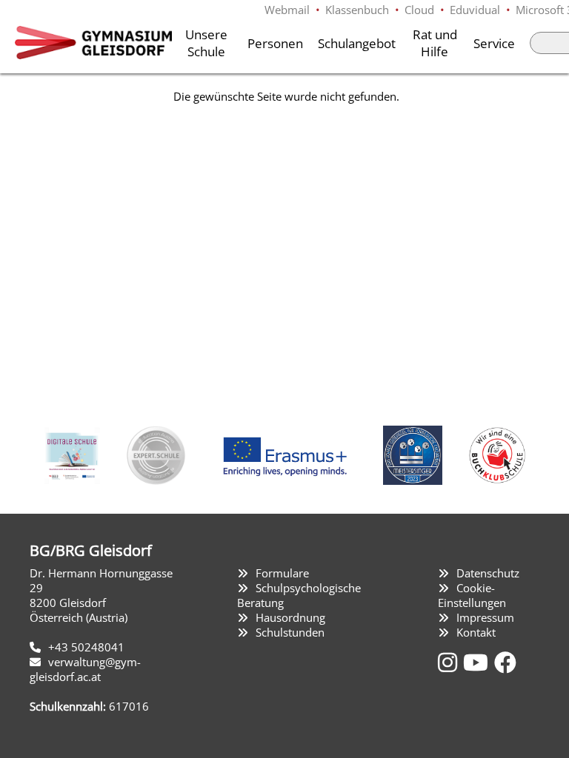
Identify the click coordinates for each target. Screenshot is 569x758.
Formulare (282, 573)
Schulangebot (357, 43)
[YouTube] (478, 662)
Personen (275, 43)
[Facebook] (505, 662)
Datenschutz (487, 573)
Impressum (485, 617)
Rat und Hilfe (435, 43)
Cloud (419, 9)
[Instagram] (450, 662)
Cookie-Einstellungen (472, 595)
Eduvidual (475, 9)
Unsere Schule (206, 43)
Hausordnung (290, 617)
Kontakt (476, 632)
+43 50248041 (86, 647)
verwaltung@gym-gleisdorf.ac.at (85, 669)
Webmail (287, 9)
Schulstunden (290, 632)
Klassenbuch (357, 9)
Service (494, 43)
